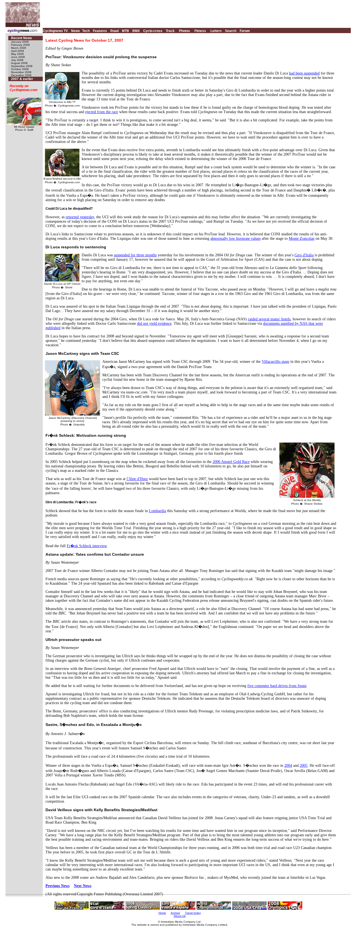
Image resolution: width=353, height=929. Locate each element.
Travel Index (193, 912)
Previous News (57, 886)
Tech (86, 31)
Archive (175, 912)
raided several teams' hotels (269, 319)
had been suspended (304, 73)
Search (230, 31)
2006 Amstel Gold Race (231, 462)
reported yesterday (80, 217)
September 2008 (22, 66)
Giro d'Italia (304, 255)
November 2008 (21, 72)
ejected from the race (101, 112)
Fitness (200, 31)
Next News (82, 886)
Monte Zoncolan (301, 238)
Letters (216, 31)
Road (114, 31)
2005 (303, 765)
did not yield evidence (154, 323)
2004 (288, 765)
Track (170, 31)
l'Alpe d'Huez (137, 479)
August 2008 (19, 63)
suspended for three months (135, 255)
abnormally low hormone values (235, 238)
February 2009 (20, 44)
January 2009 (20, 41)
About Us (180, 915)
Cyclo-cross (152, 31)
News (75, 31)
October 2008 (20, 69)
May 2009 (17, 53)
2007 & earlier (22, 79)
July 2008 (17, 60)
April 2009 (17, 50)
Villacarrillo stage (275, 362)
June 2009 (18, 56)
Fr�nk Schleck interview (87, 546)
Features (100, 31)
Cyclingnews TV (55, 31)
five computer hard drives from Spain (276, 686)
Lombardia (157, 511)
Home (162, 912)
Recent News (21, 38)
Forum (245, 31)
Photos (184, 31)
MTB (125, 31)
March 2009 (18, 47)
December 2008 (21, 75)
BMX (136, 31)
